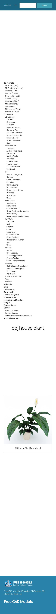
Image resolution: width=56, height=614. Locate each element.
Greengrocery (12, 253)
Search (44, 5)
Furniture (9, 219)
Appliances (11, 203)
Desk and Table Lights (15, 268)
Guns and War (12, 130)
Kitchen (8, 247)
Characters (11, 122)
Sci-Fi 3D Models (13, 140)
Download (8, 292)
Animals (10, 119)
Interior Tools (12, 164)
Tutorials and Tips (12, 318)
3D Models (8, 114)
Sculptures (11, 195)
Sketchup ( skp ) (12, 111)
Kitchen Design (13, 258)
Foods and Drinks (13, 127)
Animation (8, 284)
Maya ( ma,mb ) (11, 104)
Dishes (9, 250)
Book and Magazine (14, 174)
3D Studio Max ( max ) (14, 88)
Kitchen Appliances (14, 255)
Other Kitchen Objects (16, 260)
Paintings (10, 192)
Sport (9, 143)
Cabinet (10, 226)
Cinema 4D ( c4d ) (12, 96)
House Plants (12, 187)
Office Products (13, 208)
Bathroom (11, 153)
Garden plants (12, 185)
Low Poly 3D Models (13, 276)
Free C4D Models (18, 601)
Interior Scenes (11, 313)
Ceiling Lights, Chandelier (17, 266)
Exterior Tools (12, 161)
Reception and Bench (15, 239)
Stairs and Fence (13, 166)
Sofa (8, 242)
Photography (12, 213)
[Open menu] (15, 5)
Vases (9, 198)
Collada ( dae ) (11, 98)
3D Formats (9, 83)
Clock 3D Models (13, 179)
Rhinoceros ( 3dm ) (13, 109)
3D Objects (9, 117)
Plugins (7, 302)
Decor (7, 171)
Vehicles (8, 281)
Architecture (10, 145)
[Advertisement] (28, 48)
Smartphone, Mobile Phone (18, 216)
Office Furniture (13, 234)
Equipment (11, 232)
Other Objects (12, 138)
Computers (11, 205)
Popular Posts (10, 305)
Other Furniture (13, 237)
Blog (6, 287)
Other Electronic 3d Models (18, 211)
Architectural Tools (14, 151)
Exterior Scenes (11, 310)
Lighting (8, 263)
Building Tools (12, 156)
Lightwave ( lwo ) (12, 101)
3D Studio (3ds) (11, 85)
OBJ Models (10, 106)
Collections (9, 289)
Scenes (7, 307)
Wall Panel (11, 169)
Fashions (10, 124)
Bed (8, 224)
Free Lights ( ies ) (11, 294)
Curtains (10, 182)
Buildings (10, 158)
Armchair (10, 221)
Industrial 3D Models (15, 132)
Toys (7, 279)
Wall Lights (11, 273)
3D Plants (10, 148)
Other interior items (15, 190)
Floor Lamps (11, 271)
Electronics (9, 200)
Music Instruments (14, 135)
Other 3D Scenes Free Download (18, 315)
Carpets (10, 177)
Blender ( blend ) (12, 93)
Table (9, 245)
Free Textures (10, 297)
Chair (9, 229)
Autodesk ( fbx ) (11, 90)
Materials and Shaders (14, 300)
